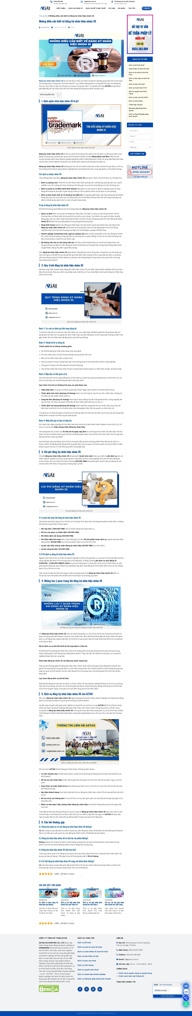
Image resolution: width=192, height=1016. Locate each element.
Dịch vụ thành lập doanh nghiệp (91, 974)
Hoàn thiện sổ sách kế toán (139, 69)
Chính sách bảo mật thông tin (131, 976)
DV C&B (111, 8)
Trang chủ (43, 16)
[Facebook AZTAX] (80, 989)
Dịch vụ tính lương (135, 101)
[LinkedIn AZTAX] (99, 989)
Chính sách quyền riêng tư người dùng (135, 973)
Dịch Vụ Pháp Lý (75, 8)
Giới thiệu (60, 8)
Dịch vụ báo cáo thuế (137, 84)
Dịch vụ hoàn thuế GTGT (138, 88)
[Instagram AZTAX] (86, 989)
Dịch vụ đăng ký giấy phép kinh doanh (94, 979)
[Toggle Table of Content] (57, 95)
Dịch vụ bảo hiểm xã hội (88, 956)
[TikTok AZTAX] (93, 989)
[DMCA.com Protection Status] (49, 988)
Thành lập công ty (135, 105)
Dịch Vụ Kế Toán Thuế (95, 8)
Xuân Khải (45, 27)
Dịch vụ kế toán (84, 943)
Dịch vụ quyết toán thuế (88, 970)
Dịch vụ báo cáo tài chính (138, 97)
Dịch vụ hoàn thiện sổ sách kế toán (93, 952)
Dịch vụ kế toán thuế (136, 65)
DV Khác (121, 8)
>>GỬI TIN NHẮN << (167, 996)
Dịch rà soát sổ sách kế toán (90, 947)
